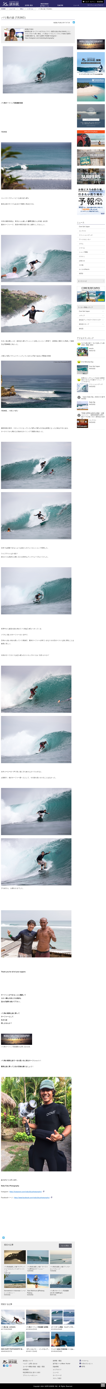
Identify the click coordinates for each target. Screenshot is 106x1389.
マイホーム (85, 1361)
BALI (21, 9)
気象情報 (56, 1366)
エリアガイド (57, 1369)
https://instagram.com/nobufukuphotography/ (39, 38)
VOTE (83, 1366)
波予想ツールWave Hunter (61, 1363)
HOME (3, 9)
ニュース (12, 9)
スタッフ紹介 (57, 1378)
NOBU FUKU (58, 22)
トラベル (30, 9)
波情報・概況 (57, 1361)
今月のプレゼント (87, 1363)
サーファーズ (57, 1375)
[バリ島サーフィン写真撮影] (38, 1039)
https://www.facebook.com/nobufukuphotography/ (32, 1197)
